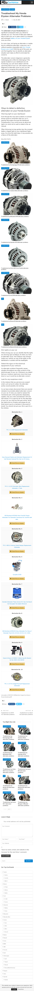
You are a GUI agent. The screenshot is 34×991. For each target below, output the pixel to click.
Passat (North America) (10, 967)
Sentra (6, 893)
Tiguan (6, 961)
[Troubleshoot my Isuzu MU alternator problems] (17, 283)
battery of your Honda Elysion (20, 38)
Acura (4, 940)
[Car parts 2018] (17, 565)
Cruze (6, 911)
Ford (4, 896)
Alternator (5, 9)
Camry (6, 875)
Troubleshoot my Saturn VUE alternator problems (26, 713)
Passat (6, 964)
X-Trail (6, 887)
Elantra (6, 979)
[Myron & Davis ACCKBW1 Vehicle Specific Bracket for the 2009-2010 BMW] (17, 650)
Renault (5, 937)
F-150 (6, 899)
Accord (6, 932)
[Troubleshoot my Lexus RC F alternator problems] (9, 796)
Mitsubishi (5, 914)
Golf (6, 958)
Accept (14, 989)
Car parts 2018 (17, 574)
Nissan (5, 884)
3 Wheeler (22, 792)
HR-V (6, 929)
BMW (4, 943)
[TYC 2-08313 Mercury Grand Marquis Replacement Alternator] (17, 537)
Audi (4, 952)
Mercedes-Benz (6, 917)
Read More (21, 989)
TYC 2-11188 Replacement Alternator (17, 430)
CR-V (6, 926)
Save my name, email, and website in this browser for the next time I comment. (15, 851)
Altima (6, 890)
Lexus (4, 973)
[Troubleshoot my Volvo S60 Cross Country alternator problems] (17, 256)
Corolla (6, 878)
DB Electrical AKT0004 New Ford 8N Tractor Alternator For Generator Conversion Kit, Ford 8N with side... (17, 517)
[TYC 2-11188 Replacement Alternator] (17, 421)
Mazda (4, 935)
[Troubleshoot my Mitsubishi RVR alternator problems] (17, 204)
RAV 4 (6, 881)
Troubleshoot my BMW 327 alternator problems (7, 713)
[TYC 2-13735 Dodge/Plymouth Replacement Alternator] (17, 676)
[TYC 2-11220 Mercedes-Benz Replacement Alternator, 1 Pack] (17, 477)
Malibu (6, 908)
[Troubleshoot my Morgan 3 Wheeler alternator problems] (24, 796)
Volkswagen (6, 955)
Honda (5, 920)
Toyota (5, 872)
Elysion (12, 9)
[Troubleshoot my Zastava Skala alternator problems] (17, 178)
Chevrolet (5, 905)
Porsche (5, 949)
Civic (6, 923)
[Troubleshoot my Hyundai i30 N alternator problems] (17, 230)
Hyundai (5, 976)
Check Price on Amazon (18, 434)
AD (2, 299)
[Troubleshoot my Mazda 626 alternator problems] (17, 335)
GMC (4, 946)
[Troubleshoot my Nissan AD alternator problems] (17, 309)
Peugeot (5, 970)
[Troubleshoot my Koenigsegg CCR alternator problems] (17, 152)
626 (3, 324)
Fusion (6, 902)
